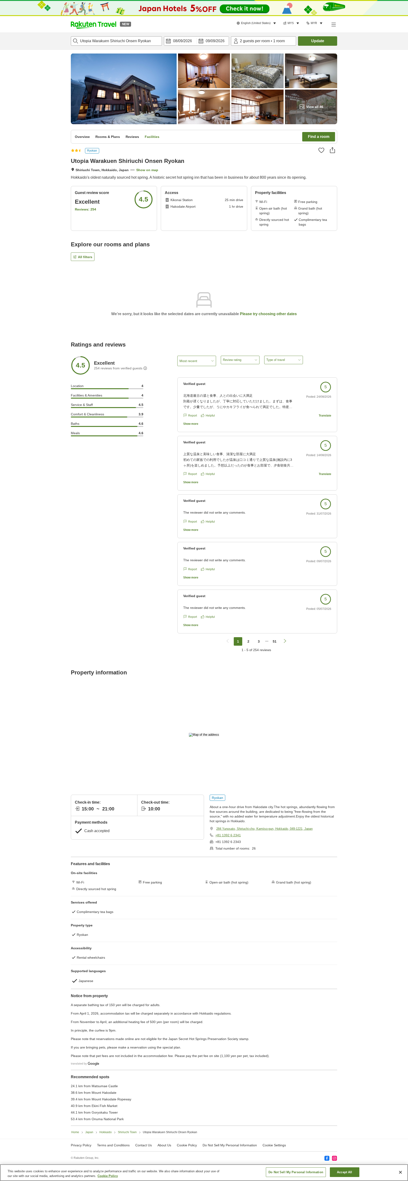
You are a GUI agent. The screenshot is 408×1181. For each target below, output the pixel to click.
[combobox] (116, 41)
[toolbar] (196, 41)
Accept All (344, 1172)
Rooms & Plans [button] (107, 137)
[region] (204, 1172)
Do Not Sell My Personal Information (295, 1172)
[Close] (400, 1172)
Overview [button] (82, 137)
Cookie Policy (108, 1176)
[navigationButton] (227, 641)
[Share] (332, 150)
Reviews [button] (132, 137)
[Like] (321, 150)
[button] (93, 24)
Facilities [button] (152, 137)
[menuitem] (257, 23)
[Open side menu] (333, 24)
